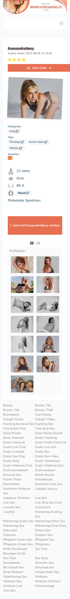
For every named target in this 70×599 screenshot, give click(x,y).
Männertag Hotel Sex (50, 521)
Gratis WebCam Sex (49, 465)
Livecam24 (42, 507)
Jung (12, 131)
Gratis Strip (11, 461)
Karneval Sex (12, 475)
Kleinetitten (11, 484)
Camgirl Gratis (13, 419)
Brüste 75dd (44, 410)
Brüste (8, 405)
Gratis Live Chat (14, 447)
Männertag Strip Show (50, 526)
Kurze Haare (37, 142)
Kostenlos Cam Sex (48, 484)
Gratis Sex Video (47, 456)
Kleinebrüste (44, 479)
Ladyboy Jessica (46, 489)
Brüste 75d (11, 410)
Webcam (41, 577)
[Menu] (61, 23)
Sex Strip (41, 558)
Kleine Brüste (44, 475)
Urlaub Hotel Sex (47, 572)
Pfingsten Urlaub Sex (18, 544)
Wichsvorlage (44, 586)
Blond (22, 193)
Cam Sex (9, 590)
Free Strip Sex (45, 428)
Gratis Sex (42, 452)
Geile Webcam (13, 438)
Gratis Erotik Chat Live (50, 442)
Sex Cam (41, 549)
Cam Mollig (43, 415)
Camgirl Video (45, 419)
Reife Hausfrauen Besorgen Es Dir (15, 551)
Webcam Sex (12, 581)
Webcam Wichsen (48, 581)
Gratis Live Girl (45, 447)
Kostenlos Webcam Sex (17, 491)
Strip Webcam (13, 572)
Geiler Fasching (46, 438)
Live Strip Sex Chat (48, 502)
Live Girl (41, 498)
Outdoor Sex (44, 535)
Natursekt (10, 530)
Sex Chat (9, 558)
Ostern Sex (43, 530)
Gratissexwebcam (15, 470)
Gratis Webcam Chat (17, 465)
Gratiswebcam (45, 470)
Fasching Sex (44, 424)
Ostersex (9, 535)
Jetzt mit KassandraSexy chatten (36, 225)
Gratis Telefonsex (47, 461)
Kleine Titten (12, 479)
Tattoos (14, 148)
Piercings (15, 142)
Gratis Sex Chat (14, 456)
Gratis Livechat (13, 452)
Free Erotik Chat (14, 428)
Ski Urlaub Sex (13, 567)
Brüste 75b (43, 405)
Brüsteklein (11, 415)
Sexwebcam (11, 563)
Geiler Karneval (14, 442)
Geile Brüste (12, 433)
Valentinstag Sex (15, 577)
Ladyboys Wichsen (16, 498)
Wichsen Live (12, 586)
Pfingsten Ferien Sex (17, 539)
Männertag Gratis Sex (18, 521)
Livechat (9, 512)
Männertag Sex (13, 526)
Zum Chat (39, 68)
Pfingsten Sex (44, 539)
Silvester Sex (44, 563)
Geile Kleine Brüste (49, 433)
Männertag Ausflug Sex (48, 514)
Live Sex (9, 502)
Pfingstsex (42, 544)
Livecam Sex (12, 507)
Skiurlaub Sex (44, 567)
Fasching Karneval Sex (18, 424)
